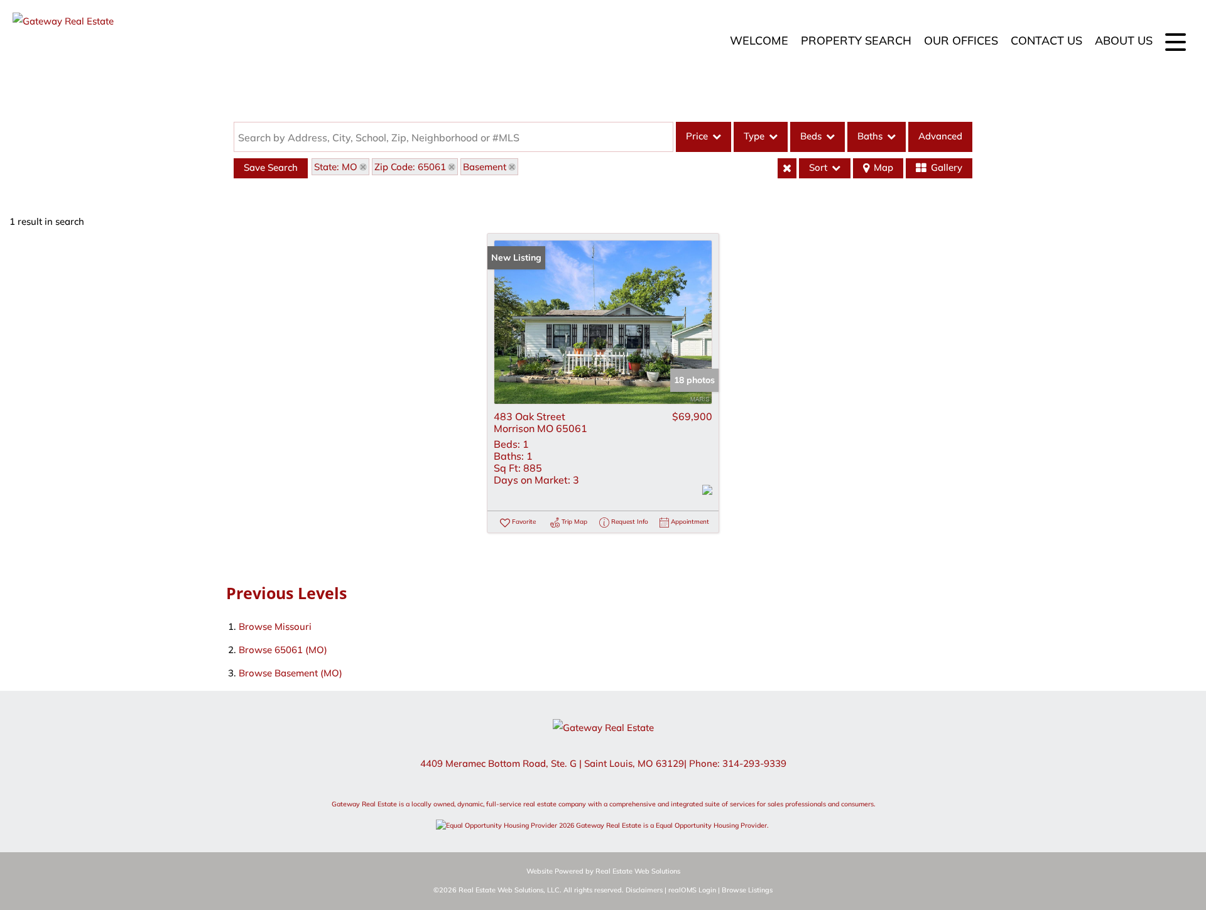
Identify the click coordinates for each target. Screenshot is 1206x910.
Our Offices (961, 40)
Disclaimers (644, 890)
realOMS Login (692, 890)
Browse (275, 626)
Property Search (856, 40)
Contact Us (1046, 40)
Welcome (759, 40)
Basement (484, 167)
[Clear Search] (787, 168)
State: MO (335, 167)
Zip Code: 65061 (410, 167)
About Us (1124, 40)
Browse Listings (747, 890)
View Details (603, 322)
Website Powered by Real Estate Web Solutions (603, 871)
